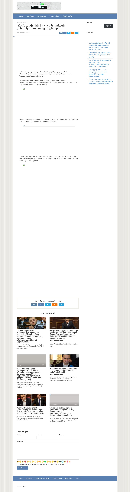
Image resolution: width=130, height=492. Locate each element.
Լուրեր (21, 16)
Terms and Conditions (42, 478)
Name (19, 435)
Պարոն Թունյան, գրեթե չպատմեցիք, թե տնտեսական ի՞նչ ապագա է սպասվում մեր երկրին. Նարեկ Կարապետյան (30, 410)
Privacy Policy (57, 478)
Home (20, 478)
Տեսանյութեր (67, 16)
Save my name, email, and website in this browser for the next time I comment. (41, 464)
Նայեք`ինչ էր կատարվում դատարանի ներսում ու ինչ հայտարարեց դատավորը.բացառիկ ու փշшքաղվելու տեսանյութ (62, 411)
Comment (20, 441)
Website (61, 435)
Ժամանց (30, 16)
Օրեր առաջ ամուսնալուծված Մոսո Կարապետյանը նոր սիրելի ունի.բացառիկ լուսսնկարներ (101, 81)
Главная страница (21, 22)
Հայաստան (41, 16)
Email (40, 435)
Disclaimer (29, 478)
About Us (78, 478)
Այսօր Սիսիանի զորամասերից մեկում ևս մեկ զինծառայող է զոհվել (100, 55)
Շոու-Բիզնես (54, 16)
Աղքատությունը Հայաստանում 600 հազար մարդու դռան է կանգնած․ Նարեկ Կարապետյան (63, 371)
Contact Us (68, 478)
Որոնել (89, 22)
